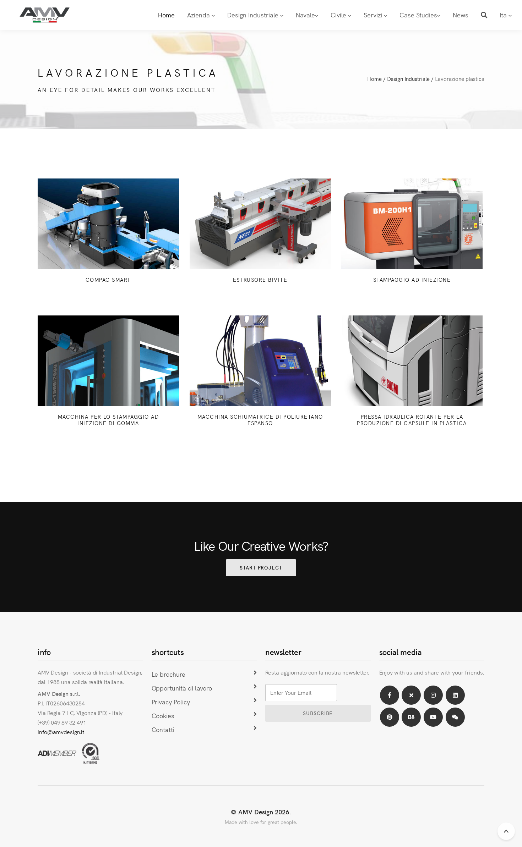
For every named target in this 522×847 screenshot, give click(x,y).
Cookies (163, 715)
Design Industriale (408, 78)
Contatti (163, 729)
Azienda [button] (199, 14)
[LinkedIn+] (455, 695)
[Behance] (411, 717)
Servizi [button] (374, 14)
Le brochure (169, 674)
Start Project (261, 567)
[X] (411, 695)
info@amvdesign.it (61, 732)
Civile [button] (339, 14)
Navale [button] (305, 14)
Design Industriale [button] (253, 14)
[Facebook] (389, 695)
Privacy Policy (171, 701)
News (460, 14)
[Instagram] (433, 695)
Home (166, 14)
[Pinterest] (389, 717)
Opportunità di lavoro (182, 687)
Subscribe (318, 712)
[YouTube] (433, 717)
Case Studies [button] (418, 14)
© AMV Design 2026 (260, 811)
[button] (484, 15)
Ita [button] (504, 14)
